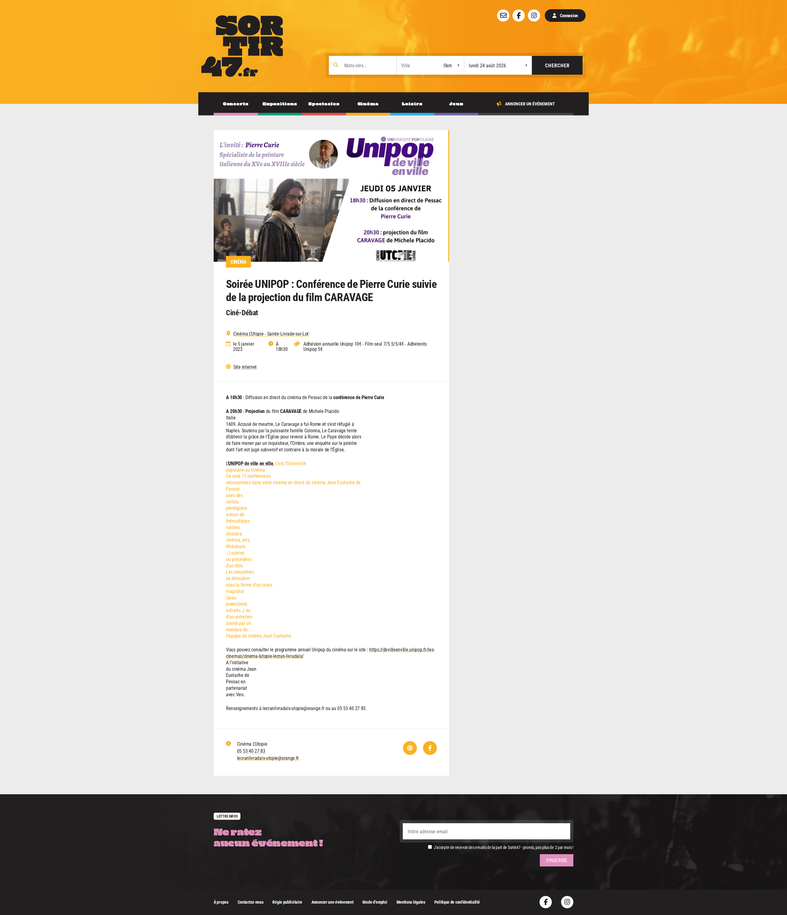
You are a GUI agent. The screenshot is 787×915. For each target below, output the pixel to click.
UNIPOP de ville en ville (250, 463)
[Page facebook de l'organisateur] (430, 748)
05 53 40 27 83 (251, 751)
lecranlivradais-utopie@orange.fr (268, 758)
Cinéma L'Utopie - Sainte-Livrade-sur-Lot (271, 333)
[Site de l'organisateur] (410, 748)
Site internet (245, 367)
